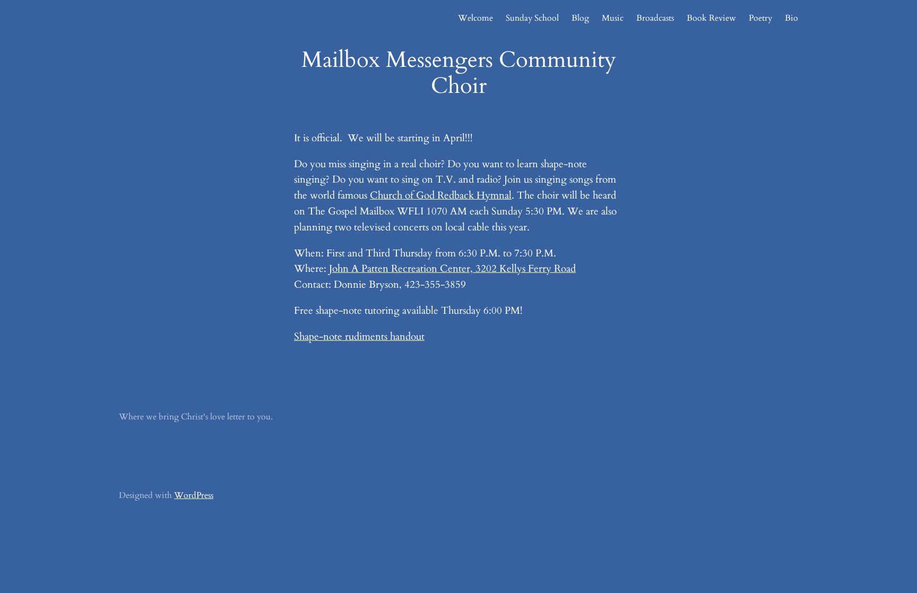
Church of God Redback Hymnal (441, 195)
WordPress (193, 495)
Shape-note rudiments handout (359, 336)
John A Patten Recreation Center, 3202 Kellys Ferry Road (452, 269)
